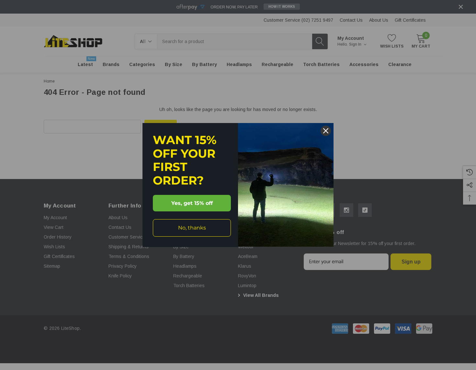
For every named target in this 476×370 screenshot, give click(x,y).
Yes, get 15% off (192, 203)
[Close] (326, 131)
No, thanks (192, 228)
